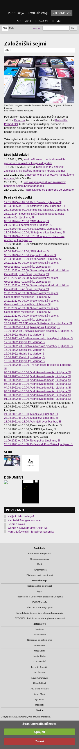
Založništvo (62, 13)
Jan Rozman (39, 672)
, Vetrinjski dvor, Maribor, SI (32, 421)
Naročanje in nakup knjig (39, 640)
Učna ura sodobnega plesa (40, 607)
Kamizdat (19, 120)
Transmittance (39, 570)
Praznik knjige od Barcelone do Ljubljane (49, 189)
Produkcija (16, 13)
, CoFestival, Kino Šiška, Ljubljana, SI (38, 444)
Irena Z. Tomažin (39, 667)
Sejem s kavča (16, 524)
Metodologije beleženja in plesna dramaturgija (39, 613)
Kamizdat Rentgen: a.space (24, 520)
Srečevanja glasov (39, 559)
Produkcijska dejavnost (39, 553)
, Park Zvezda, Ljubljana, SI (32, 202)
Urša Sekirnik (39, 683)
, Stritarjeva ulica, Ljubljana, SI (34, 206)
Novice (57, 21)
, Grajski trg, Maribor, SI (30, 255)
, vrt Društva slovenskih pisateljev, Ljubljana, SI (38, 330)
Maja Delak (39, 651)
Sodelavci (24, 21)
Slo (5, 28)
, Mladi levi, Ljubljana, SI (31, 414)
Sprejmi (39, 732)
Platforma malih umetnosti (40, 575)
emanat (39, 4)
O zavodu (36, 29)
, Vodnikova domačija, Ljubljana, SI (37, 372)
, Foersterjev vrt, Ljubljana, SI (28, 225)
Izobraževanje (38, 13)
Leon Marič (39, 694)
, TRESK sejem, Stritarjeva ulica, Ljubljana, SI (38, 323)
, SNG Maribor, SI (26, 221)
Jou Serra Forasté (40, 688)
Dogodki (42, 21)
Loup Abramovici (39, 678)
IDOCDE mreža (39, 602)
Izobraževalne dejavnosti (39, 586)
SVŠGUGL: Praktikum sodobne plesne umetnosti (40, 618)
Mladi (39, 564)
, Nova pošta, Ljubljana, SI (32, 327)
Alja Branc (39, 699)
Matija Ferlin (40, 656)
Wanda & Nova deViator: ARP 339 (28, 527)
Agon (39, 591)
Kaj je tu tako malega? (21, 516)
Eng (11, 28)
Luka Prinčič (40, 661)
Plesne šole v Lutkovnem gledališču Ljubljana (40, 596)
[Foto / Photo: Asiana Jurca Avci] (12, 460)
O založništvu (40, 634)
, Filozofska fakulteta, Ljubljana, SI (36, 209)
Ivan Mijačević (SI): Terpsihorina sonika (31, 531)
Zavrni (39, 741)
